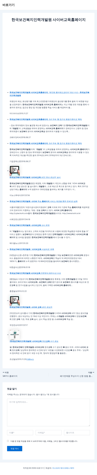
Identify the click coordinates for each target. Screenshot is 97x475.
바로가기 (9, 5)
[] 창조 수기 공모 (34, 341)
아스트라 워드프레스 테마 (63, 468)
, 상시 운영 (30, 225)
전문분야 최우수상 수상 (35, 273)
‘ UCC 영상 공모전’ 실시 (35, 177)
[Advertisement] (48, 41)
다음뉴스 (30, 359)
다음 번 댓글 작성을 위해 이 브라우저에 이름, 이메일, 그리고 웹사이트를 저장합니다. (44, 441)
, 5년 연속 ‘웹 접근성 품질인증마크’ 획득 (46, 119)
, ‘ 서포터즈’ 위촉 (32, 249)
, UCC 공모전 (31, 307)
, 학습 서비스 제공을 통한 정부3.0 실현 (44, 201)
